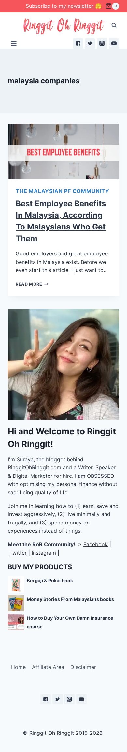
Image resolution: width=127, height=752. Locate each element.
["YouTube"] (114, 43)
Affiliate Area (48, 667)
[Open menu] (14, 43)
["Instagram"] (102, 43)
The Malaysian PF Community (62, 191)
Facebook (95, 544)
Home (18, 667)
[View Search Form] (114, 25)
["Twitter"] (90, 43)
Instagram (44, 552)
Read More (29, 284)
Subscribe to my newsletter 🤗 (64, 6)
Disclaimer (83, 667)
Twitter (18, 552)
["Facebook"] (78, 43)
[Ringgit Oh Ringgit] (64, 27)
